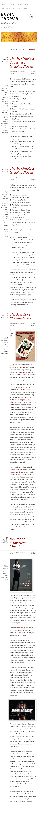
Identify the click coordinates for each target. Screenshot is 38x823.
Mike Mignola (4, 123)
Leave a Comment (33, 72)
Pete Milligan (4, 125)
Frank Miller (4, 112)
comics (5, 92)
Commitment (4, 346)
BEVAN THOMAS (9, 16)
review (2, 577)
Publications (6, 8)
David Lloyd (4, 101)
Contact (26, 8)
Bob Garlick (4, 340)
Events (20, 4)
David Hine (4, 99)
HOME (3, 4)
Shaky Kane (5, 132)
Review (12, 73)
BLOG (27, 4)
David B (5, 212)
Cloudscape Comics (24, 390)
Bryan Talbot (4, 207)
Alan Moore (4, 88)
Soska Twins (21, 632)
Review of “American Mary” (18, 543)
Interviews (16, 8)
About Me (11, 4)
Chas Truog (4, 90)
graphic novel (4, 353)
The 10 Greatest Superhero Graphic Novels (22, 62)
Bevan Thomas (20, 72)
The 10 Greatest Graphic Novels (22, 170)
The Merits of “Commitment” (21, 316)
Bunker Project (21, 367)
